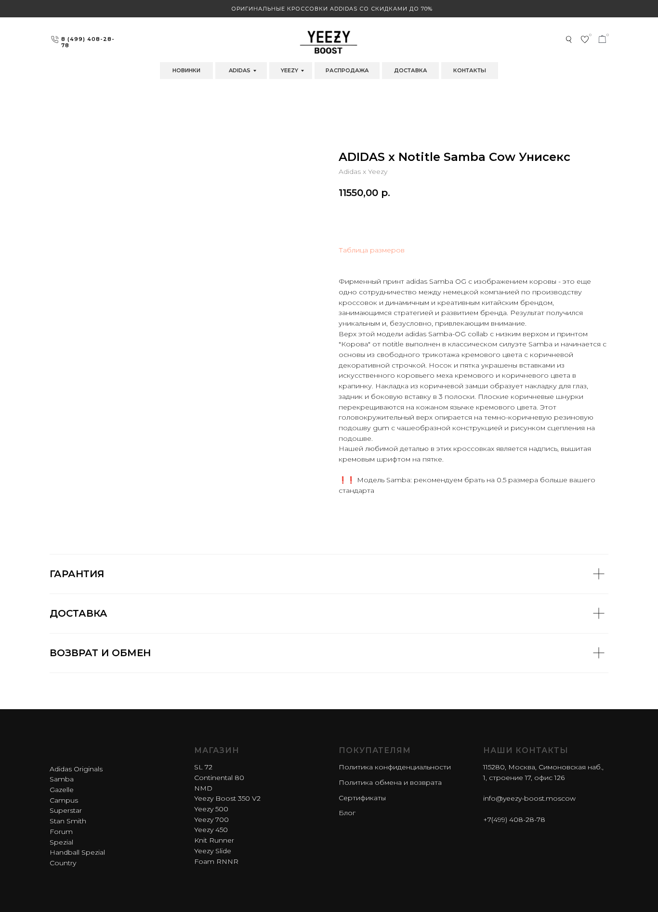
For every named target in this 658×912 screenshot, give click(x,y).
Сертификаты (362, 797)
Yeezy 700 (211, 819)
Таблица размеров (372, 250)
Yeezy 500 (211, 809)
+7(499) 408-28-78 (514, 819)
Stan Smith (68, 821)
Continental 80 (219, 777)
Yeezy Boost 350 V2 (227, 798)
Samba (62, 779)
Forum (61, 831)
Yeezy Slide (212, 850)
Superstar (66, 810)
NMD (203, 788)
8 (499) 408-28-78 (88, 42)
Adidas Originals (76, 769)
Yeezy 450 (211, 829)
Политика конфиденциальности (395, 767)
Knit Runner (214, 840)
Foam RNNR (216, 861)
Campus (64, 800)
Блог (347, 812)
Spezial (61, 842)
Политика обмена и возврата (390, 782)
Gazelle (62, 789)
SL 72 (203, 767)
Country (63, 863)
